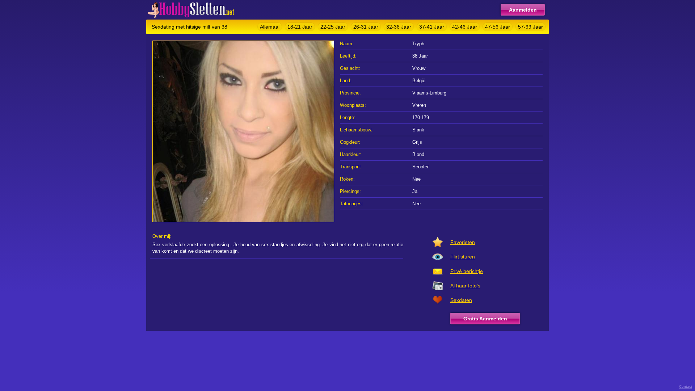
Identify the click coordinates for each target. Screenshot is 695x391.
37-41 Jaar (431, 27)
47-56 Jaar (497, 27)
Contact (685, 386)
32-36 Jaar (398, 27)
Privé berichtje (466, 271)
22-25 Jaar (332, 27)
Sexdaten (461, 300)
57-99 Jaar (530, 27)
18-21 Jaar (299, 27)
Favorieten (462, 242)
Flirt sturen (462, 257)
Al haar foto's (465, 286)
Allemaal (269, 27)
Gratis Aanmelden (485, 318)
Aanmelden (523, 10)
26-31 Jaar (365, 27)
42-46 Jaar (464, 27)
